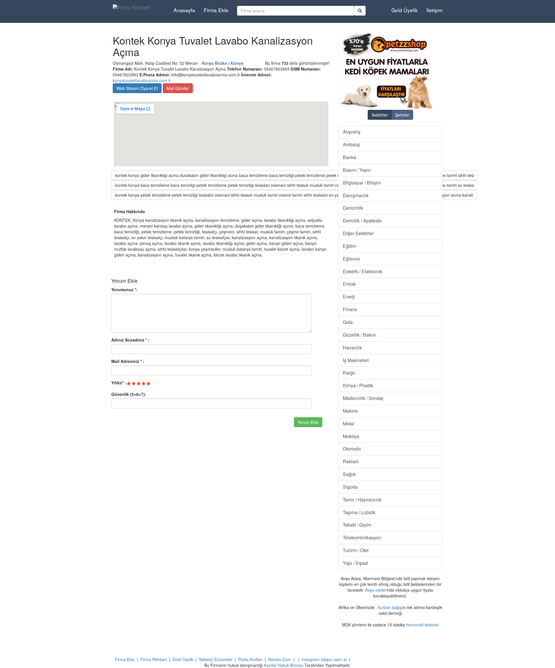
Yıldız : (118, 382)
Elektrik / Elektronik (362, 271)
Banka (349, 157)
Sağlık (349, 474)
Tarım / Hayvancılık (362, 499)
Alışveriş (351, 131)
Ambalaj (351, 144)
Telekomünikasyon (362, 537)
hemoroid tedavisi (422, 625)
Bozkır (221, 63)
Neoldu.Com (279, 659)
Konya (237, 63)
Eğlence (351, 258)
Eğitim (349, 246)
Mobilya (351, 436)
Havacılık (352, 347)
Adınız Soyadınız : (130, 340)
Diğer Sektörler (358, 233)
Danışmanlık (356, 195)
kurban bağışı (390, 607)
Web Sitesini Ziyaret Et (137, 88)
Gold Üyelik (404, 10)
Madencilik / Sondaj (363, 398)
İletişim (434, 10)
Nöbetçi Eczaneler (215, 659)
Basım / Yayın (357, 170)
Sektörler (379, 115)
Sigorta (350, 487)
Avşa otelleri (376, 590)
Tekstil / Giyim (357, 524)
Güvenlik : (128, 394)
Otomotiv (352, 448)
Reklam (351, 461)
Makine (350, 410)
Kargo (349, 372)
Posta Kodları (250, 659)
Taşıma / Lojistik (359, 512)
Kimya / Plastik (358, 385)
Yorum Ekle (308, 422)
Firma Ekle (216, 10)
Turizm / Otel (356, 550)
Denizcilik (353, 207)
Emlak (349, 284)
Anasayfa (184, 10)
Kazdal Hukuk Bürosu (283, 665)
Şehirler (402, 115)
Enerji (349, 296)
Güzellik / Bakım (359, 334)
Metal (348, 423)
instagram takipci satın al (324, 659)
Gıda (348, 322)
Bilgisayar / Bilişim (362, 182)
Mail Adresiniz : (127, 361)
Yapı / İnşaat (355, 563)
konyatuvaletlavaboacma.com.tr (142, 80)
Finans (350, 309)
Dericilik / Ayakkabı (362, 220)
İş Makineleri (356, 360)
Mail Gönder (177, 88)
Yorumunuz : (124, 289)
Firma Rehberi (153, 659)
